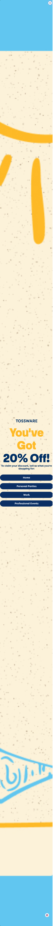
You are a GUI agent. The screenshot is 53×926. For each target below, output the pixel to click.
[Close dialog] (50, 3)
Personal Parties (26, 486)
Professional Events (26, 503)
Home (26, 477)
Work (26, 494)
